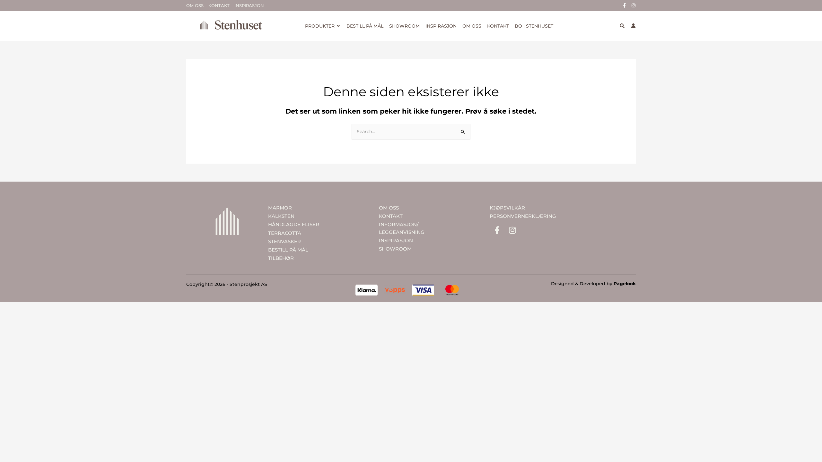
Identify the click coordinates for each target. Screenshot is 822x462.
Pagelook (625, 284)
